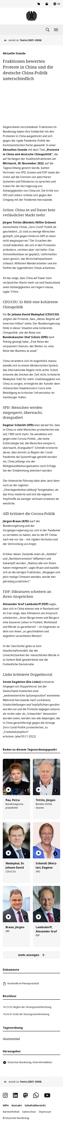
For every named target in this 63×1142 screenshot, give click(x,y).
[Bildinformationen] (25, 790)
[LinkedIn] (15, 1095)
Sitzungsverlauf (11, 1038)
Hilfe (6, 1105)
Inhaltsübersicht (35, 1105)
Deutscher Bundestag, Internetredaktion (30, 1062)
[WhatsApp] (36, 1095)
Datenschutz (29, 1111)
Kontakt (17, 1105)
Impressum (45, 1111)
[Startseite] (31, 16)
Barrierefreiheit (11, 1111)
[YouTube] (47, 1095)
